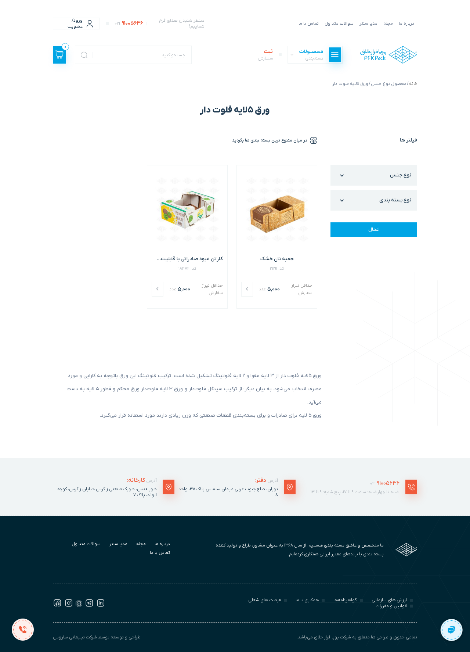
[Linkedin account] (100, 606)
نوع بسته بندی (395, 200)
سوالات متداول (339, 23)
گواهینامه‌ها (345, 600)
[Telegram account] (89, 606)
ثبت (265, 54)
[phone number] (22, 629)
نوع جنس (400, 175)
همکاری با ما (307, 600)
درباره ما (406, 23)
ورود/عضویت (75, 23)
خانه (413, 84)
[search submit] (84, 55)
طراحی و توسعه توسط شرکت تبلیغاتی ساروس (97, 637)
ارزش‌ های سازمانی (389, 600)
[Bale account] (79, 606)
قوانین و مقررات (391, 606)
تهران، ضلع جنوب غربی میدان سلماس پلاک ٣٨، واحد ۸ (228, 492)
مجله (388, 23)
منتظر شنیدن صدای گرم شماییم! (160, 23)
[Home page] (388, 55)
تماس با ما (309, 23)
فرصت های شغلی (264, 600)
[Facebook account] (57, 606)
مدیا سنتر (368, 23)
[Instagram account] (68, 606)
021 (385, 483)
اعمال (374, 229)
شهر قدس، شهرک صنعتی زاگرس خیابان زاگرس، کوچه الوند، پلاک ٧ (107, 492)
